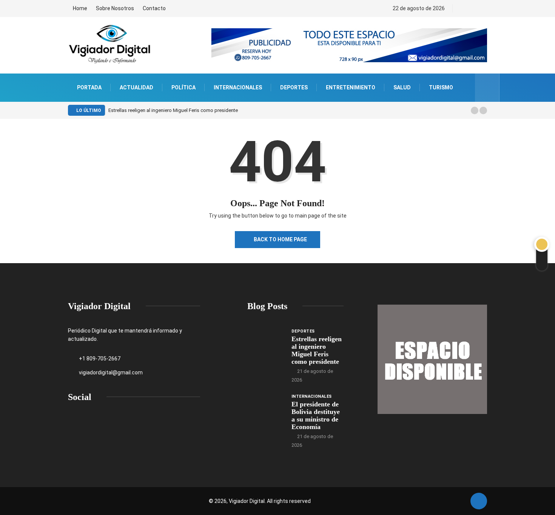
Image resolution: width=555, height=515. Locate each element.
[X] (476, 8)
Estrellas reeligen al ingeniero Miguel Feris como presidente (173, 110)
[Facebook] (463, 8)
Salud (402, 87)
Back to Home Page (280, 239)
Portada (89, 87)
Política (183, 87)
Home (80, 8)
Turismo (441, 87)
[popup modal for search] (487, 88)
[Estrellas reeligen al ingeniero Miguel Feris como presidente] (265, 341)
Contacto (154, 8)
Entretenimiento (350, 87)
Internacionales (238, 87)
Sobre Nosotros (115, 8)
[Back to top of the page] (478, 501)
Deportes (294, 87)
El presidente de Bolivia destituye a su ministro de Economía (315, 415)
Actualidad (136, 87)
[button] (474, 110)
